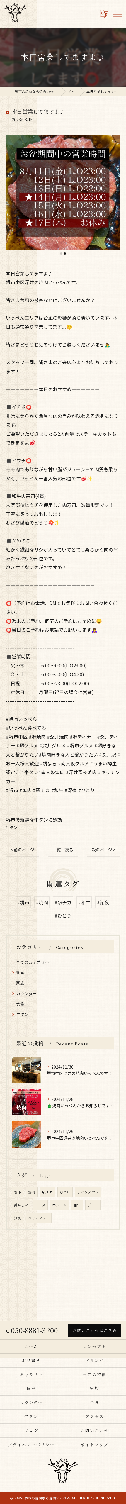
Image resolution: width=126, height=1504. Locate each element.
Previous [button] (12, 195)
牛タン (11, 827)
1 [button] (61, 253)
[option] (63, 192)
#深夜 (103, 902)
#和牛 (84, 902)
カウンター (26, 993)
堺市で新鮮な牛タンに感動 (34, 819)
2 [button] (65, 253)
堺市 (17, 1192)
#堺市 (23, 902)
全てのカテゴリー (32, 962)
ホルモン (59, 1205)
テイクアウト (87, 1192)
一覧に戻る (63, 849)
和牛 (77, 1205)
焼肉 (31, 1192)
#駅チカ (63, 902)
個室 (20, 972)
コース (40, 1205)
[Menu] (117, 13)
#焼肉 (42, 902)
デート (93, 1205)
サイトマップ (94, 1444)
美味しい (21, 1205)
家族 (20, 983)
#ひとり (63, 915)
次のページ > (103, 849)
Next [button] (114, 195)
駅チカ (47, 1192)
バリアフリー (38, 1217)
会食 (20, 1004)
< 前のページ (22, 849)
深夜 (17, 1217)
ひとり (65, 1192)
